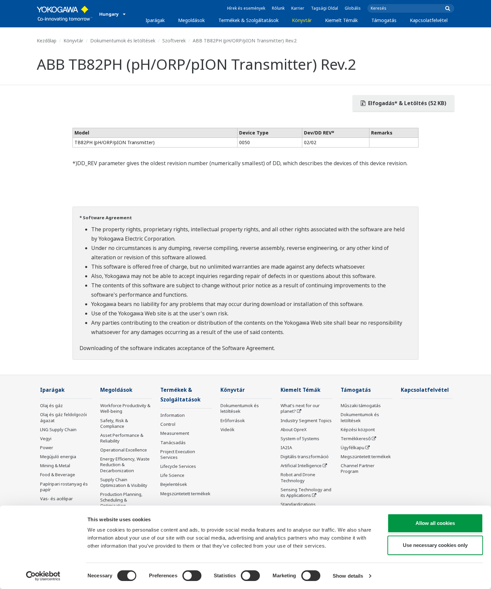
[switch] (191, 575)
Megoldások (191, 20)
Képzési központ (358, 429)
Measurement (174, 433)
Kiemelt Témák (341, 20)
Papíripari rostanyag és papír (64, 487)
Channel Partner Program (357, 468)
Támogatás (383, 20)
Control (167, 424)
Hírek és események (246, 8)
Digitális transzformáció (305, 457)
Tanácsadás (173, 442)
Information (172, 415)
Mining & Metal (55, 466)
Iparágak (155, 20)
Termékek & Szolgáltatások (248, 20)
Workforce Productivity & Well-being (125, 408)
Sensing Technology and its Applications (306, 492)
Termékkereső (356, 438)
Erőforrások (232, 420)
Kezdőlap (46, 40)
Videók (227, 429)
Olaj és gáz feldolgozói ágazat (63, 417)
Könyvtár (302, 20)
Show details (348, 576)
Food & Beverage (57, 475)
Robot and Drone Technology (298, 477)
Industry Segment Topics (306, 420)
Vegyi (45, 438)
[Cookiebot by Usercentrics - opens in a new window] (43, 576)
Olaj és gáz (51, 405)
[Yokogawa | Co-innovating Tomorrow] (65, 14)
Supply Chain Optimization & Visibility (123, 482)
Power (46, 448)
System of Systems (300, 438)
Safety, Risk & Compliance (114, 423)
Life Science (172, 475)
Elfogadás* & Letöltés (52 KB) (406, 103)
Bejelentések (173, 484)
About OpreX (294, 429)
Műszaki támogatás (361, 405)
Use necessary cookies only (435, 545)
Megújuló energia (58, 457)
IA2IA (286, 448)
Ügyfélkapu (352, 448)
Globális (353, 8)
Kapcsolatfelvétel (429, 20)
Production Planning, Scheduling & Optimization (121, 500)
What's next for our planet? (300, 408)
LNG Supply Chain (58, 429)
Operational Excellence (123, 450)
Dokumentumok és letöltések (122, 40)
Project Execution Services (177, 454)
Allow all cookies (435, 523)
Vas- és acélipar (56, 499)
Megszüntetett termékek (185, 494)
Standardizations (298, 504)
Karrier (297, 8)
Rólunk (278, 8)
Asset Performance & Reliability (121, 438)
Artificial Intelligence (301, 466)
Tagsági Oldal (324, 8)
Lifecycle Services (178, 466)
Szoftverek (174, 40)
